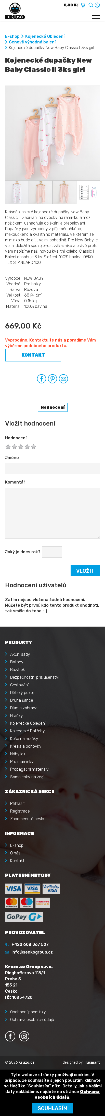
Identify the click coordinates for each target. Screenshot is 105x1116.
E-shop (12, 36)
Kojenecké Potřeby (27, 731)
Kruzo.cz (26, 1062)
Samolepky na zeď (27, 776)
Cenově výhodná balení (32, 42)
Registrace (20, 811)
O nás (15, 853)
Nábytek (17, 753)
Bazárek (17, 669)
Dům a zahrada (23, 708)
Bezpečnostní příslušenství (34, 677)
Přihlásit (17, 803)
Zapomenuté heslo (27, 818)
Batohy (16, 662)
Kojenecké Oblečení (44, 36)
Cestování (19, 685)
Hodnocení (16, 438)
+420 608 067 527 (30, 944)
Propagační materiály (29, 769)
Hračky (16, 715)
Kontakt (33, 355)
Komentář (15, 482)
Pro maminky (22, 761)
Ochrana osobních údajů (32, 1019)
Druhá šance (21, 700)
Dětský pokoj (22, 692)
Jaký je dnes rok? (23, 551)
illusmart (92, 1062)
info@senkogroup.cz (32, 952)
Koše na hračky (24, 738)
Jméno (12, 457)
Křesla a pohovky (26, 746)
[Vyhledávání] (91, 4)
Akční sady (20, 654)
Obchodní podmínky (28, 1011)
